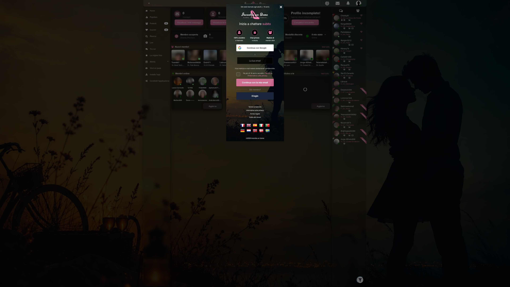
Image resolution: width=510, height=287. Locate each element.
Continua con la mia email (255, 82)
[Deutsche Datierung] (242, 130)
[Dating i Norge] (255, 130)
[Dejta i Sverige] (267, 130)
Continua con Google (256, 48)
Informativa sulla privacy (257, 75)
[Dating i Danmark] (261, 130)
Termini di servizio (255, 107)
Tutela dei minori (255, 117)
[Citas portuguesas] (267, 125)
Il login (255, 95)
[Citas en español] (255, 125)
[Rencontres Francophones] (242, 125)
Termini (268, 73)
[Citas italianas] (261, 125)
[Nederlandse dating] (249, 130)
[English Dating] (249, 125)
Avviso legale (255, 114)
